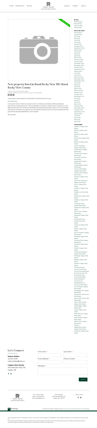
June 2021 (77, 98)
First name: (42, 352)
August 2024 (78, 50)
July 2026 (77, 36)
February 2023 (78, 77)
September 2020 (79, 112)
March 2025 (77, 44)
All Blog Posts (78, 22)
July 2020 (77, 115)
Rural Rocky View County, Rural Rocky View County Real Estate (81, 269)
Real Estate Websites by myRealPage (80, 408)
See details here (12, 101)
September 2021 (79, 96)
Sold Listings (78, 27)
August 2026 (78, 34)
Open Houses (78, 25)
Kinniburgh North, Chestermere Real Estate (79, 221)
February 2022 (78, 90)
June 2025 (77, 42)
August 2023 (78, 71)
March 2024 (77, 57)
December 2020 (79, 108)
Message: (41, 366)
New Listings (78, 23)
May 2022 (77, 85)
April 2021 (77, 102)
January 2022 (78, 92)
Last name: (68, 352)
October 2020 (78, 110)
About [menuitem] (83, 6)
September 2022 (79, 81)
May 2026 (77, 38)
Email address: (43, 359)
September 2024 (79, 48)
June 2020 (77, 117)
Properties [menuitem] (19, 6)
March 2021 (77, 104)
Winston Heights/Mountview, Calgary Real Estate (80, 327)
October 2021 (78, 94)
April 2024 (77, 56)
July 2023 (77, 73)
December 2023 (79, 63)
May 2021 (77, 100)
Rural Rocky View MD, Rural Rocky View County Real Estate (27, 92)
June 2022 (77, 83)
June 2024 (77, 52)
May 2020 (77, 119)
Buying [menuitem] (29, 6)
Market (75, 6)
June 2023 (77, 75)
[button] (8, 373)
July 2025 (77, 40)
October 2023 (78, 67)
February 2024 (78, 59)
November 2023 (79, 65)
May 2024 (77, 54)
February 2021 (78, 106)
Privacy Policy (67, 408)
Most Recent (78, 32)
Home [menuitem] (12, 6)
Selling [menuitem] (67, 6)
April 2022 (77, 86)
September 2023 (79, 69)
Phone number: (69, 359)
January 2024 (78, 61)
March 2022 (77, 88)
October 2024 (78, 46)
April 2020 (77, 121)
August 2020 (78, 113)
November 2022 (79, 79)
